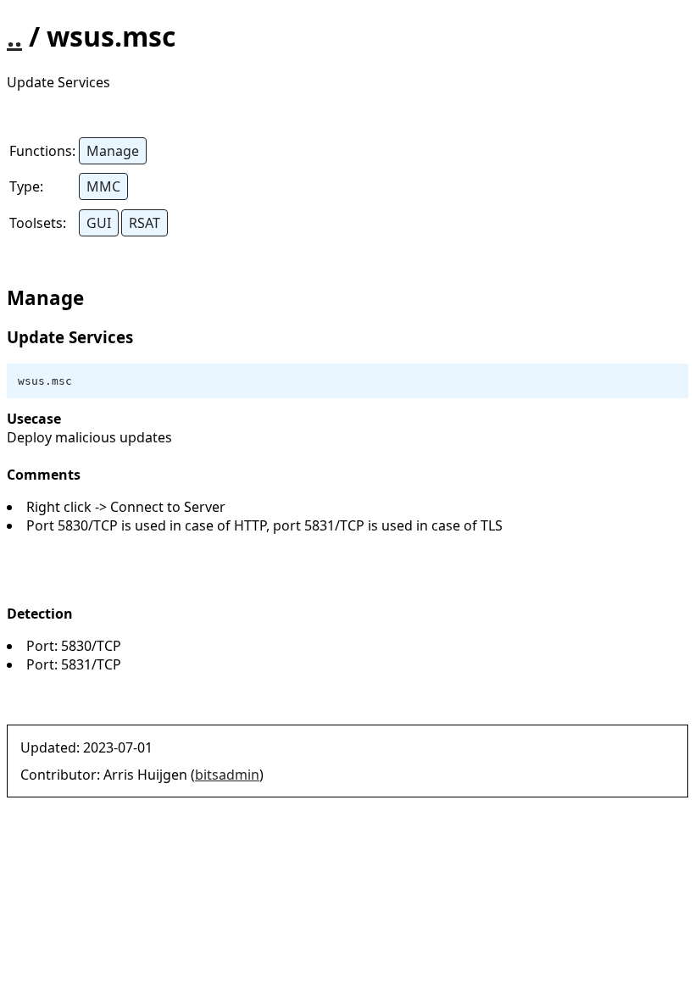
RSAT (144, 223)
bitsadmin (227, 774)
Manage (112, 151)
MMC (103, 186)
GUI (98, 223)
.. (14, 36)
